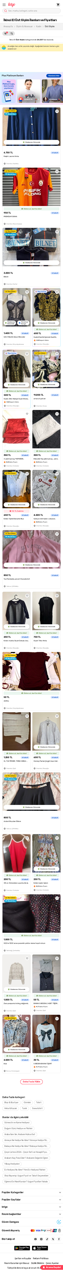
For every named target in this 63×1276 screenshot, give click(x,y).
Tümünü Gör (53, 76)
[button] (4, 4)
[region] (32, 91)
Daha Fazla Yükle (31, 1081)
